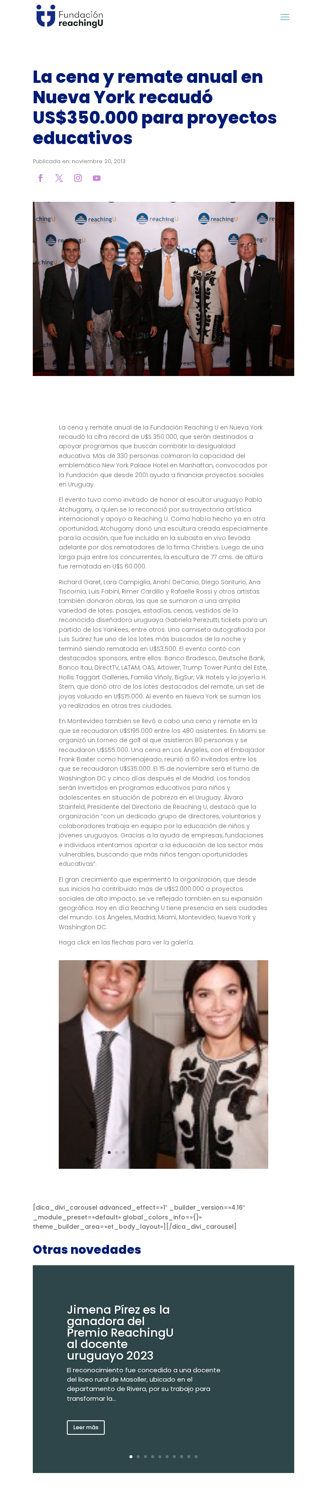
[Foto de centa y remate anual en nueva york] (163, 1166)
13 (196, 1152)
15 (210, 1152)
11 (181, 1152)
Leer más (85, 1427)
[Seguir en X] (59, 178)
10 (174, 1152)
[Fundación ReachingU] (69, 16)
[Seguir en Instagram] (78, 178)
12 (188, 1152)
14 (203, 1152)
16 (217, 1152)
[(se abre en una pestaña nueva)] (163, 374)
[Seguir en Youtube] (96, 178)
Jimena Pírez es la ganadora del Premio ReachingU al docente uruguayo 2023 (120, 1332)
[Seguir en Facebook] (40, 178)
